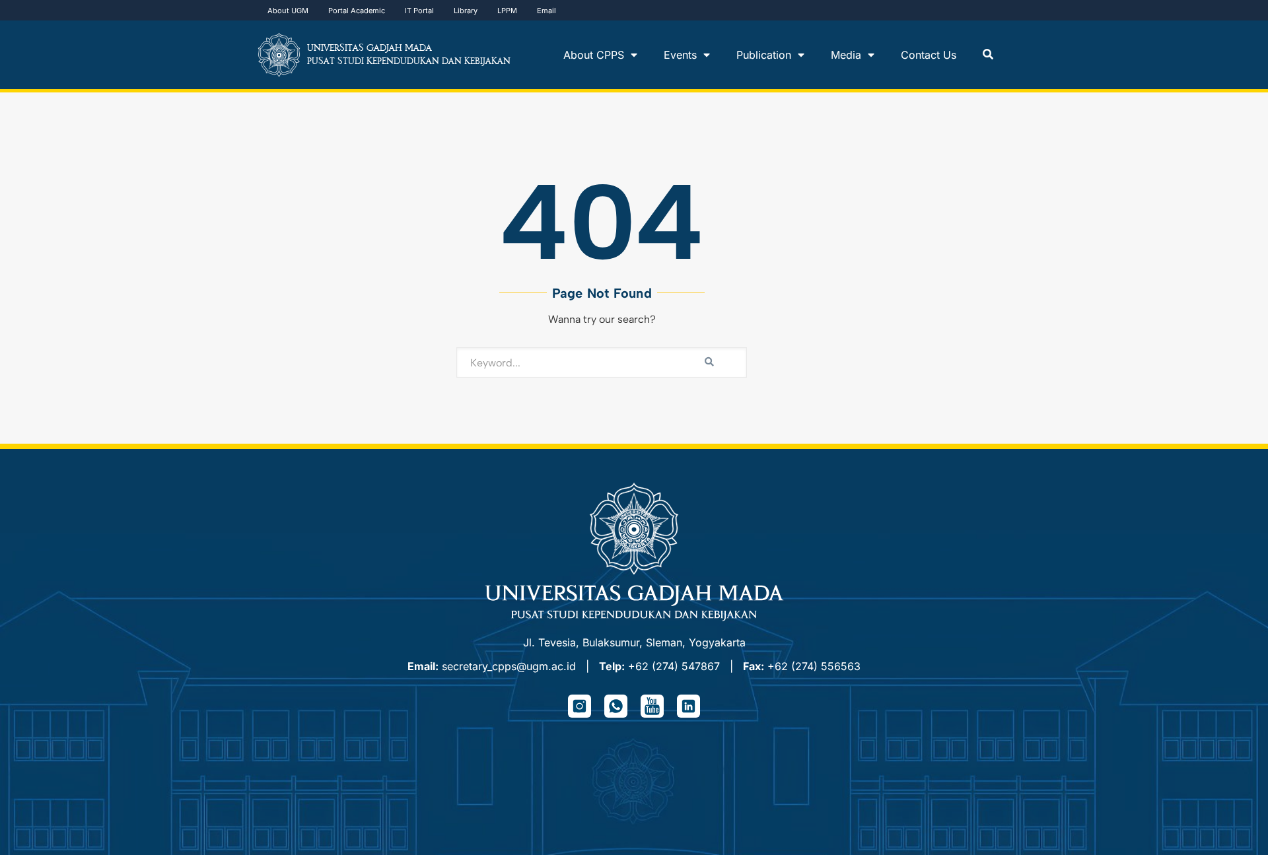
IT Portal (419, 10)
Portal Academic (356, 10)
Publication (763, 54)
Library (465, 10)
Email (546, 10)
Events (680, 54)
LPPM (507, 10)
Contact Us (928, 54)
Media (846, 54)
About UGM (287, 10)
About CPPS (593, 54)
